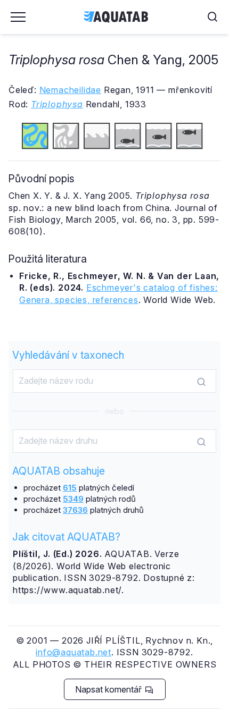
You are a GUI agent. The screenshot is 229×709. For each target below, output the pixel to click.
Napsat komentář (109, 689)
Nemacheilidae (70, 90)
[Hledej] (201, 381)
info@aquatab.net (73, 652)
